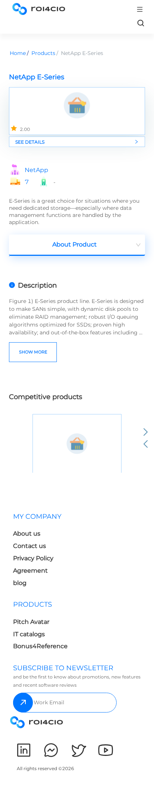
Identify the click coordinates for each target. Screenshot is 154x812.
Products (43, 53)
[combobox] (77, 245)
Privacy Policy (33, 558)
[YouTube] (105, 750)
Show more (33, 352)
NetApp (36, 170)
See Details (29, 142)
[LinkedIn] (24, 750)
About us (26, 533)
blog (20, 582)
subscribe (23, 703)
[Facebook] (51, 750)
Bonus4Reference (40, 646)
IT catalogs (29, 634)
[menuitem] (43, 551)
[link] (140, 23)
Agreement (30, 570)
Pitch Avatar (31, 621)
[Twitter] (78, 750)
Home (18, 53)
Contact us (29, 545)
